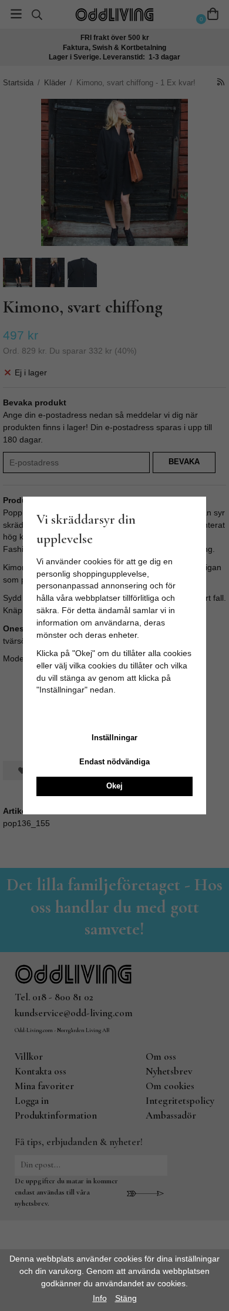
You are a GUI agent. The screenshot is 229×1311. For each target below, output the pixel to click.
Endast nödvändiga (114, 761)
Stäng (126, 1298)
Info (100, 1298)
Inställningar (114, 737)
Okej (114, 785)
